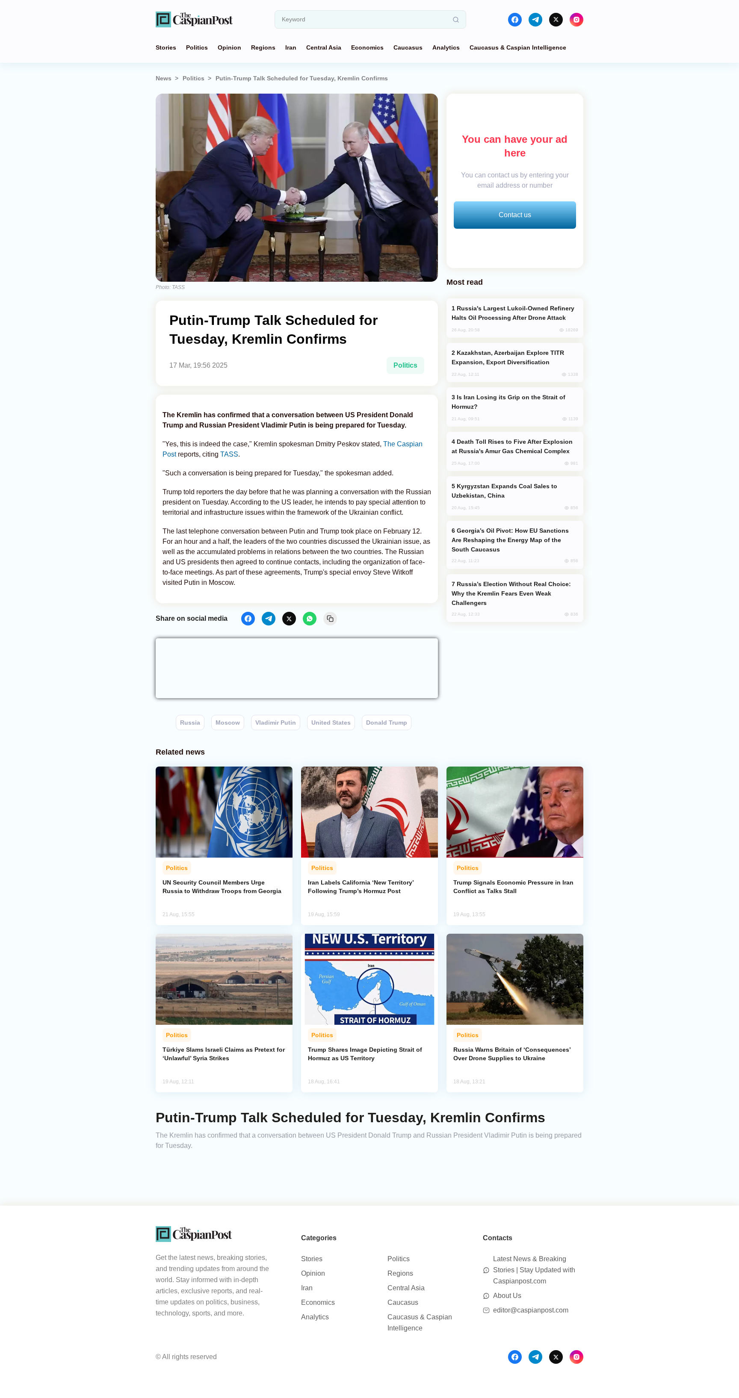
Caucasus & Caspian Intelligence (518, 47)
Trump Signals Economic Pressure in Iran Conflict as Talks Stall (513, 886)
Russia (190, 722)
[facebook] (515, 20)
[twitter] (556, 20)
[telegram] (535, 20)
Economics (367, 47)
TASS (229, 454)
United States (331, 722)
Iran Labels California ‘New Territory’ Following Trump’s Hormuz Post (361, 886)
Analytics (446, 47)
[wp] (309, 618)
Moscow (228, 722)
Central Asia (323, 47)
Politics (197, 47)
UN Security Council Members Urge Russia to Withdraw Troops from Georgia (222, 886)
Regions (263, 47)
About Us (507, 1295)
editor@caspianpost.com (530, 1310)
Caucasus (408, 47)
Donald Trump (386, 722)
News (163, 78)
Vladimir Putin (275, 722)
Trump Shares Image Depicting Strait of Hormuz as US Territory (365, 1054)
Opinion (229, 47)
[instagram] (576, 20)
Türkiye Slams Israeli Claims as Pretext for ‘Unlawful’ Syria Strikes (224, 1054)
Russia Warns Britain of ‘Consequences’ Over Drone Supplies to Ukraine (512, 1054)
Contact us (515, 214)
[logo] (194, 19)
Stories (166, 47)
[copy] (330, 618)
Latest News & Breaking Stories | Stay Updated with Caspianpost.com (534, 1270)
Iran (290, 47)
